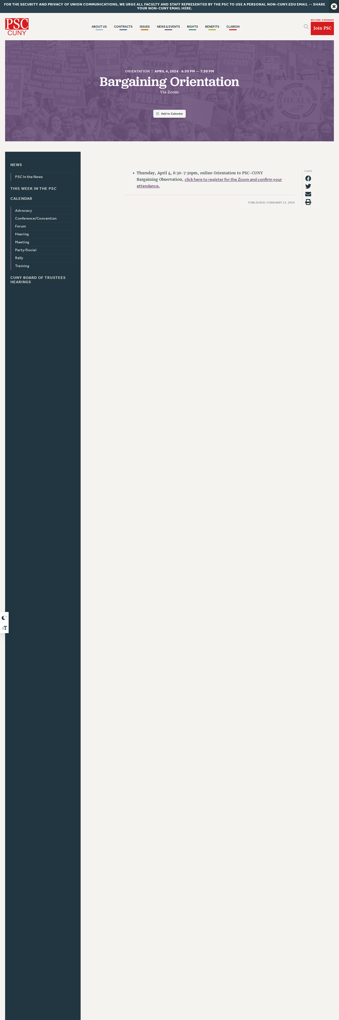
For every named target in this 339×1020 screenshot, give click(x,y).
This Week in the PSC (33, 188)
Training (22, 266)
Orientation (137, 71)
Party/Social (25, 250)
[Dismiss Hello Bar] (334, 6)
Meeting (22, 242)
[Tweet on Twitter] (308, 186)
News (16, 165)
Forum (20, 226)
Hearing (22, 234)
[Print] (308, 202)
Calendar (21, 198)
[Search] (306, 26)
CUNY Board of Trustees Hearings (38, 280)
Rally (19, 258)
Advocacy (23, 210)
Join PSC (322, 28)
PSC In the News (29, 176)
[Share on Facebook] (308, 178)
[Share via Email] (308, 194)
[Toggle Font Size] (4, 628)
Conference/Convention (35, 218)
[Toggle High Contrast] (4, 617)
